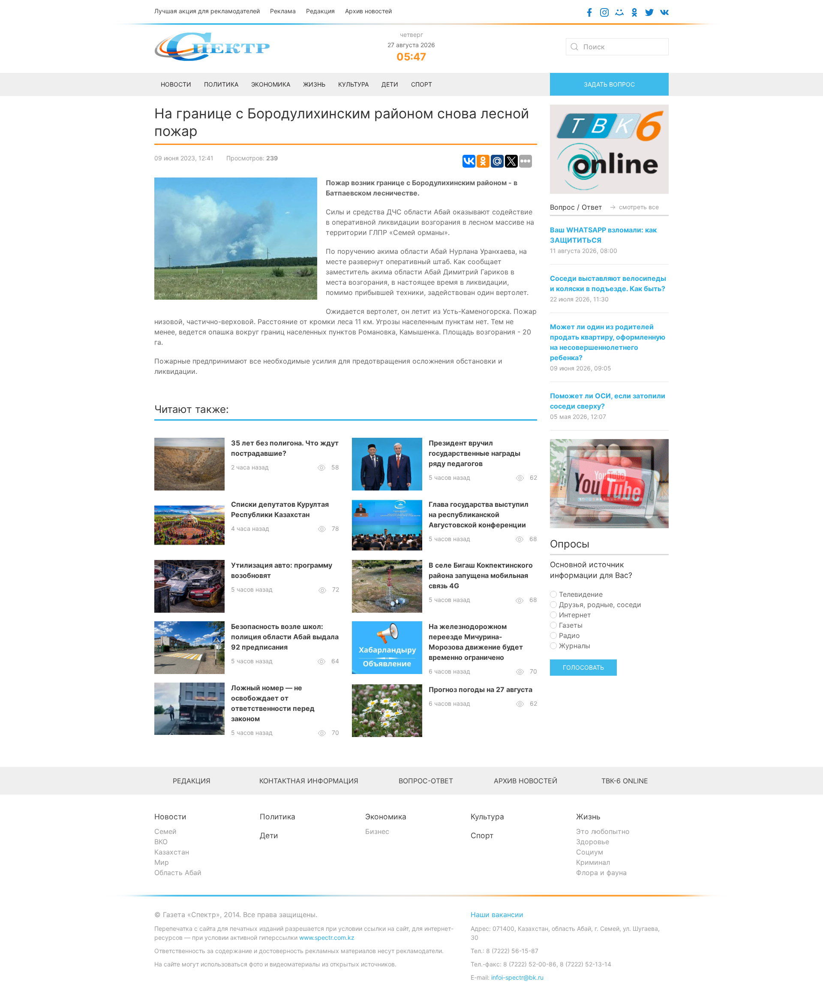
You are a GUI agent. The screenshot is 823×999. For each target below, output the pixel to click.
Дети (269, 835)
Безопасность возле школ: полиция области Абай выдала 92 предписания (285, 636)
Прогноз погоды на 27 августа (480, 689)
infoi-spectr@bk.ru (517, 977)
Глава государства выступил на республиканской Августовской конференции (479, 514)
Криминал (593, 862)
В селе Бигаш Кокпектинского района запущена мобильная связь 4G (481, 575)
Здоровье (592, 841)
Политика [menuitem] (221, 84)
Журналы (573, 645)
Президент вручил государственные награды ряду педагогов (474, 453)
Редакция (320, 11)
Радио (568, 635)
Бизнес (377, 831)
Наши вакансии (497, 914)
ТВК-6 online (624, 780)
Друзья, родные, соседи (599, 604)
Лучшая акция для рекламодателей (207, 11)
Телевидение (580, 594)
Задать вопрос (609, 84)
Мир (161, 862)
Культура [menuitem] (353, 84)
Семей (165, 831)
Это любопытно (603, 831)
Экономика (385, 816)
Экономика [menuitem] (270, 84)
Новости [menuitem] (176, 84)
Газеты (570, 625)
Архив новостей (368, 11)
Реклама (283, 11)
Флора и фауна (601, 872)
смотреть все (638, 207)
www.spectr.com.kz (326, 937)
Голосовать (583, 667)
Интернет (574, 615)
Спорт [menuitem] (421, 84)
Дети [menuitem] (389, 84)
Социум (589, 852)
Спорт (482, 835)
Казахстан (171, 852)
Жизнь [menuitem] (314, 84)
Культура (487, 816)
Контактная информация (308, 780)
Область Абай (177, 872)
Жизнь (588, 816)
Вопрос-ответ (426, 780)
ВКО (161, 841)
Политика (277, 816)
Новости (170, 816)
